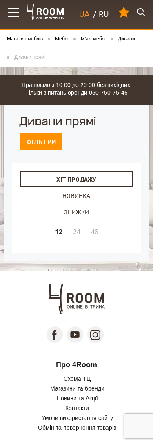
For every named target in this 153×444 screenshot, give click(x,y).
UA (84, 14)
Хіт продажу (76, 179)
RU (104, 14)
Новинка (76, 196)
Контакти (77, 408)
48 (94, 231)
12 (58, 231)
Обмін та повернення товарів (77, 427)
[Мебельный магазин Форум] (45, 12)
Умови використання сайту (77, 418)
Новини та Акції (77, 398)
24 (76, 231)
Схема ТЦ (77, 378)
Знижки (76, 212)
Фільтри (41, 142)
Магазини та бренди (77, 388)
